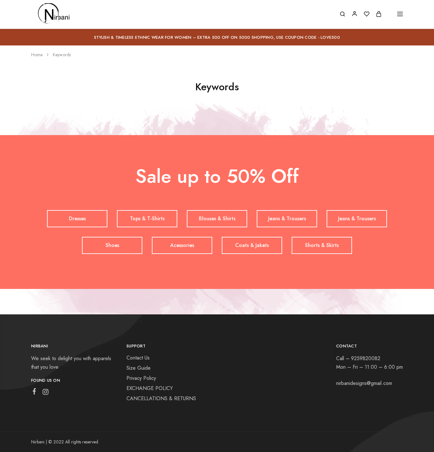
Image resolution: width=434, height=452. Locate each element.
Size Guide (138, 368)
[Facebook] (34, 392)
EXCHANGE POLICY (149, 388)
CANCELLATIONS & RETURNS (161, 398)
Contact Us (138, 357)
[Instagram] (45, 393)
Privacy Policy (141, 378)
